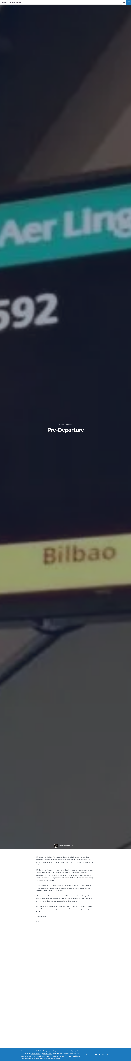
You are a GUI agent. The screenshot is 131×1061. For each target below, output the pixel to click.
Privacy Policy (47, 1053)
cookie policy (35, 1053)
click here (57, 1058)
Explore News (69, 424)
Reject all (97, 1055)
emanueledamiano (64, 845)
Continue (88, 1055)
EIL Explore (61, 424)
